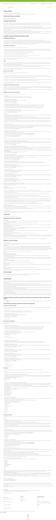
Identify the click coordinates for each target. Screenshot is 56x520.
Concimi (38, 498)
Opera (5, 468)
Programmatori (39, 504)
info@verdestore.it (13, 480)
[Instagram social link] (44, 0)
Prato (37, 505)
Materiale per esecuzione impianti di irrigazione (43, 501)
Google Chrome (6, 460)
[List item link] (11, 505)
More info (1, 512)
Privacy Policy (14, 102)
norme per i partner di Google (30, 134)
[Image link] (6, 497)
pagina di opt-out (31, 432)
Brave (5, 467)
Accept (4, 512)
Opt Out (18, 136)
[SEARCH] (38, 4)
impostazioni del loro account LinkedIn (42, 386)
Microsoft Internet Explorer (7, 464)
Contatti (21, 501)
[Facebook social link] (43, 0)
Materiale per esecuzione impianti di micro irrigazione (43, 502)
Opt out (19, 128)
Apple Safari (5, 463)
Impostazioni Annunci (31, 133)
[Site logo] (6, 3)
